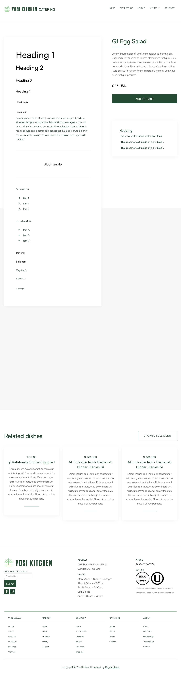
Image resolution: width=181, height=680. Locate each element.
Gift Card (147, 631)
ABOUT (141, 8)
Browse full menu (157, 435)
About (11, 631)
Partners (12, 636)
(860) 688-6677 (144, 564)
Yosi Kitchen (81, 631)
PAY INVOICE (126, 8)
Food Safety (148, 636)
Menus (112, 636)
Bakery (45, 641)
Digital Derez (112, 667)
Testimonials (148, 641)
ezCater (79, 641)
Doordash (80, 646)
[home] (20, 9)
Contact (169, 8)
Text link (20, 252)
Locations (12, 641)
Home (112, 8)
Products (12, 646)
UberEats (80, 636)
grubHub (80, 651)
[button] (154, 10)
